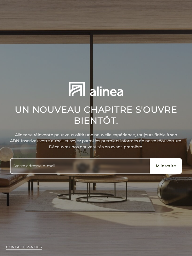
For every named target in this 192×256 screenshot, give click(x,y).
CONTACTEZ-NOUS (24, 247)
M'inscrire (166, 166)
